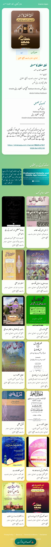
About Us (19, 534)
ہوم (20, 4)
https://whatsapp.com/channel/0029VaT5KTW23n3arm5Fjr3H (26, 146)
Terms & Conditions (31, 534)
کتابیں (16, 4)
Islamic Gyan (43, 4)
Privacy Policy (9, 534)
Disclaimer (43, 534)
